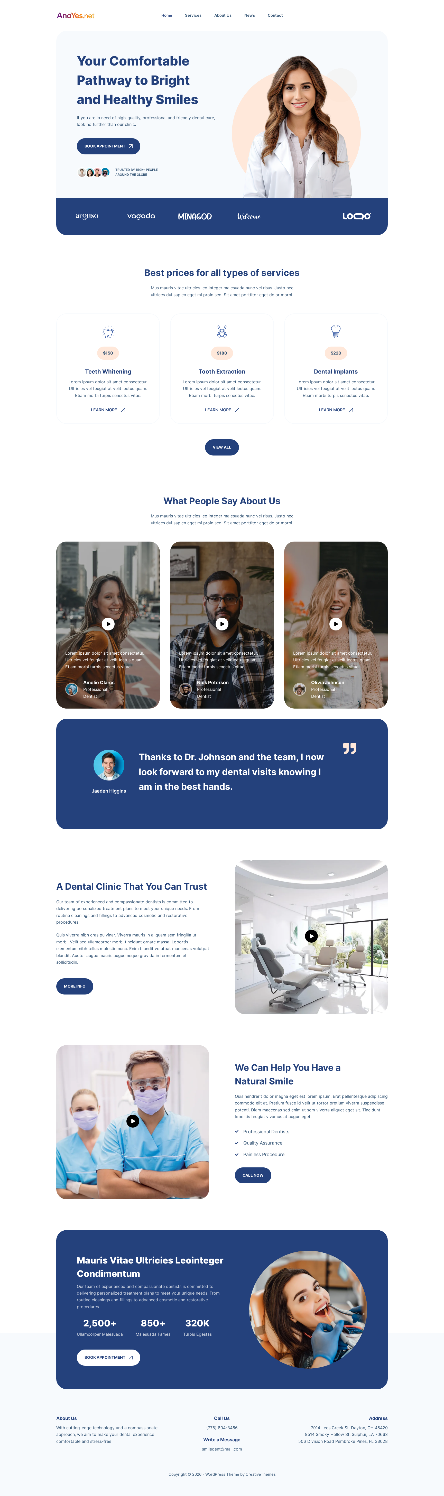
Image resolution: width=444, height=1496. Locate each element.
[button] (108, 410)
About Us (223, 15)
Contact (275, 15)
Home (166, 15)
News (249, 15)
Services (193, 15)
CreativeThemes (261, 1474)
